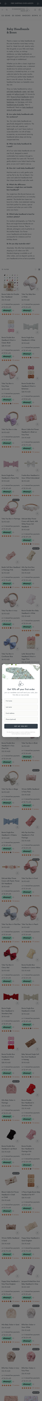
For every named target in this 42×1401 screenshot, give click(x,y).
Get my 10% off (21, 726)
